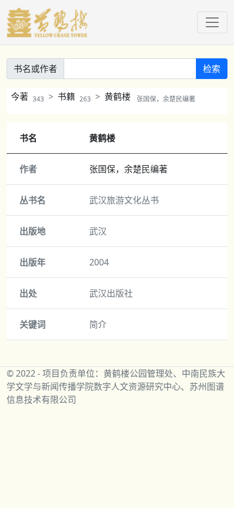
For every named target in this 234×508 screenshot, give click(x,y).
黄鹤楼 (149, 96)
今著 (27, 96)
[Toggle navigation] (212, 22)
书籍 (74, 96)
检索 (211, 69)
